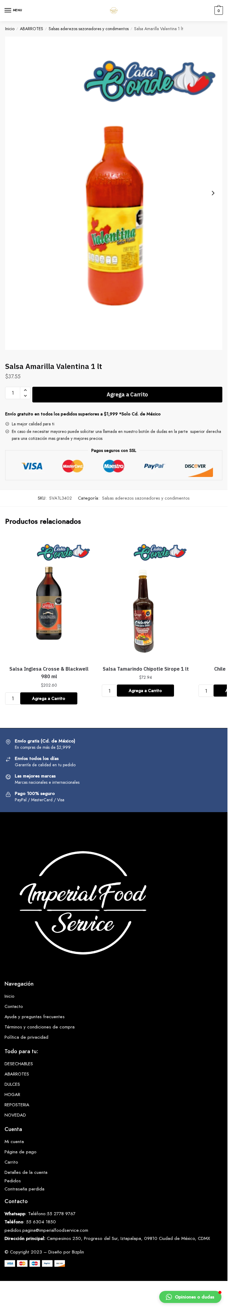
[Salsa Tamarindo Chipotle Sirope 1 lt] (145, 597)
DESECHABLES (19, 1063)
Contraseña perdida (24, 1189)
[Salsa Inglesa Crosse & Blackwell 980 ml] (49, 597)
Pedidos (13, 1180)
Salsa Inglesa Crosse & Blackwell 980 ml (49, 673)
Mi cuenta (14, 1141)
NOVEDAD (15, 1115)
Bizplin (78, 1252)
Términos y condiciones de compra (40, 1027)
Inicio (9, 29)
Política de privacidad (26, 1037)
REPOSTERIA (17, 1104)
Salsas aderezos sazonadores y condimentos (89, 29)
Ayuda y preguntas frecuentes (35, 1016)
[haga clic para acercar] (113, 193)
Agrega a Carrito (127, 394)
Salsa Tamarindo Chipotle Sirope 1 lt (146, 669)
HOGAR (12, 1094)
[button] (190, 1297)
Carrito (11, 1162)
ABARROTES (31, 29)
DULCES (12, 1084)
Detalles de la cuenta (26, 1172)
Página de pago (21, 1152)
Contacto (14, 1006)
